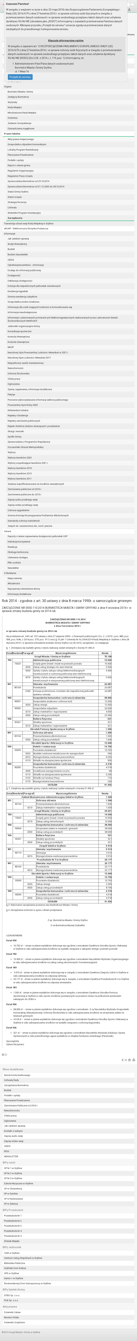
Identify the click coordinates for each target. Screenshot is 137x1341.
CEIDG (11, 259)
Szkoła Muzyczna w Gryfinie (18, 1183)
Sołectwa (12, 118)
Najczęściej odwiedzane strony (24, 588)
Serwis (7, 531)
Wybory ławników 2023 (20, 457)
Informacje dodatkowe (19, 594)
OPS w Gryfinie (11, 1273)
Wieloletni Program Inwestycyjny (24, 213)
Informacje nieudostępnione (22, 312)
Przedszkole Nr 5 (13, 1236)
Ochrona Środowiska (18, 373)
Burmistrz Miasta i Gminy (20, 91)
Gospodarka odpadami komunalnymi (27, 144)
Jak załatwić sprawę (18, 238)
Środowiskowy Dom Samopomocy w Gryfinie (27, 1283)
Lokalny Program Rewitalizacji (23, 149)
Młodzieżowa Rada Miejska (22, 112)
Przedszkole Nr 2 (13, 1220)
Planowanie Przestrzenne (20, 155)
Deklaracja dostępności (20, 280)
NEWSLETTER (11, 1156)
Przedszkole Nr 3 (13, 1225)
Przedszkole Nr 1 (13, 1215)
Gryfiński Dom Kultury (15, 1268)
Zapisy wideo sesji (13, 1141)
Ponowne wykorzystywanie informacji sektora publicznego (38, 399)
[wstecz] (122, 1060)
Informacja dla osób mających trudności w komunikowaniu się (40, 307)
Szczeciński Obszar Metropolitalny (26, 447)
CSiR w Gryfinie (11, 1253)
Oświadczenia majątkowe (21, 128)
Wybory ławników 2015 (20, 473)
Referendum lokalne (18, 410)
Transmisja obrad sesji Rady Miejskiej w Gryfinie (28, 223)
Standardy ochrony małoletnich (24, 520)
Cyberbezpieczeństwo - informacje (26, 265)
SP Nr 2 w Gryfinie (13, 1173)
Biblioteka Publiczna (14, 1263)
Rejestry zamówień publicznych (24, 420)
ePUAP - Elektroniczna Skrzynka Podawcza (26, 228)
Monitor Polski (11, 1317)
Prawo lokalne (12, 133)
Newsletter (13, 568)
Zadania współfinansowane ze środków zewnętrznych (36, 484)
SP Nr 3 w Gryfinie (13, 1178)
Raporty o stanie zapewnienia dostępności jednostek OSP (37, 536)
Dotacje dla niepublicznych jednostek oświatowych (34, 286)
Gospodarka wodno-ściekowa (23, 301)
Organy (7, 86)
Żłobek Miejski (11, 1241)
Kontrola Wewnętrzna (19, 336)
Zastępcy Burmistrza (18, 97)
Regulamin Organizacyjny (21, 170)
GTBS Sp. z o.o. (12, 1295)
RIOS (6, 1151)
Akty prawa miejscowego (21, 139)
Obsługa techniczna (18, 552)
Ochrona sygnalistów (18, 510)
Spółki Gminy (14, 436)
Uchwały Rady (11, 1080)
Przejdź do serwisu (20, 77)
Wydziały (12, 102)
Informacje (9, 233)
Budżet (11, 249)
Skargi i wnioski (16, 431)
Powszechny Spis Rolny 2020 (23, 405)
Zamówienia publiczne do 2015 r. (25, 494)
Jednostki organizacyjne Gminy (24, 326)
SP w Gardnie (11, 1193)
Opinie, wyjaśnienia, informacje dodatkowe (30, 389)
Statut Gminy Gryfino (18, 191)
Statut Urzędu (15, 197)
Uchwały (12, 207)
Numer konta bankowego (17, 1075)
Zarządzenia (15, 218)
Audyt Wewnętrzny (17, 244)
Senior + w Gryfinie (13, 1278)
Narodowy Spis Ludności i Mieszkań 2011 (29, 357)
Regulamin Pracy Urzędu (20, 176)
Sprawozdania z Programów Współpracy (29, 441)
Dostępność (14, 275)
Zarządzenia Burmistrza (16, 1085)
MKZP (11, 347)
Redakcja (12, 547)
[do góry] (126, 1060)
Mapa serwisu (15, 578)
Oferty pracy (14, 379)
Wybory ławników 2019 (20, 468)
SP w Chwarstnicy (13, 1188)
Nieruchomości (15, 368)
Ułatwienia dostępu (18, 557)
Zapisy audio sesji (13, 1136)
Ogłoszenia (14, 384)
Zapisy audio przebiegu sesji (22, 499)
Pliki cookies (14, 562)
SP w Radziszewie (13, 1198)
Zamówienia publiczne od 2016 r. (25, 489)
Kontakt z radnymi (13, 1131)
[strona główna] (129, 1060)
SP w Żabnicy (11, 1203)
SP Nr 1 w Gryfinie (13, 1168)
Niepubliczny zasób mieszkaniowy (26, 363)
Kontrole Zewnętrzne (18, 342)
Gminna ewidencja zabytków (22, 296)
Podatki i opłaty (16, 160)
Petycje (11, 394)
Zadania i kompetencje (19, 123)
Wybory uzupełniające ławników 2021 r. (28, 463)
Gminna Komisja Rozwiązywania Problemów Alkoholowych (38, 515)
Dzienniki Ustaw (12, 1312)
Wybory (12, 452)
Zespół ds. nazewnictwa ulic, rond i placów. (30, 526)
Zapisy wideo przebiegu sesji (23, 505)
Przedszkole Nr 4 (13, 1231)
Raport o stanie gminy (19, 165)
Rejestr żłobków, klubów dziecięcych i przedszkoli (34, 426)
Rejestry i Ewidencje (18, 415)
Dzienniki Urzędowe (14, 1322)
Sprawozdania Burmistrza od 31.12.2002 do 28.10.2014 (36, 186)
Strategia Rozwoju (17, 202)
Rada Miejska (15, 107)
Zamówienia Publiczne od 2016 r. (21, 1105)
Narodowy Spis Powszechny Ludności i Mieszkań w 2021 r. (38, 352)
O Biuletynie (10, 573)
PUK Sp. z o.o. (11, 1300)
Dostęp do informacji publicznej (24, 270)
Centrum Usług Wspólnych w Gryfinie (23, 1258)
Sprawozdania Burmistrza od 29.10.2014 (28, 181)
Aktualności (14, 583)
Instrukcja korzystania (19, 541)
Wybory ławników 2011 (20, 478)
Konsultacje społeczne (19, 331)
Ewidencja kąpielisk (18, 291)
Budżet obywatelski (18, 254)
